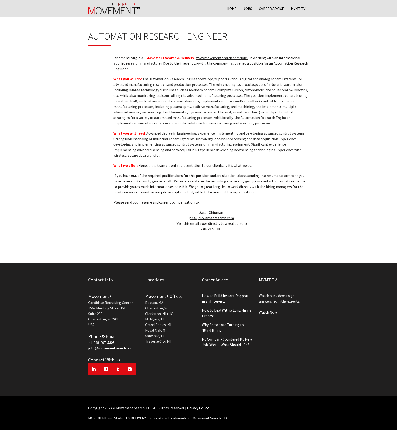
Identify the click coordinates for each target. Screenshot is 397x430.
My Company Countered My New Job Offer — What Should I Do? (227, 342)
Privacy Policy (198, 408)
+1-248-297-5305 (101, 342)
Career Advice (271, 8)
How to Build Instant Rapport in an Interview (225, 298)
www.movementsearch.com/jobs (222, 57)
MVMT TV (298, 8)
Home (232, 8)
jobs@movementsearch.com (211, 218)
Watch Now (268, 312)
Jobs (248, 8)
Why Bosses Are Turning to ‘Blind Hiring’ (223, 327)
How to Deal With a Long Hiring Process (226, 313)
